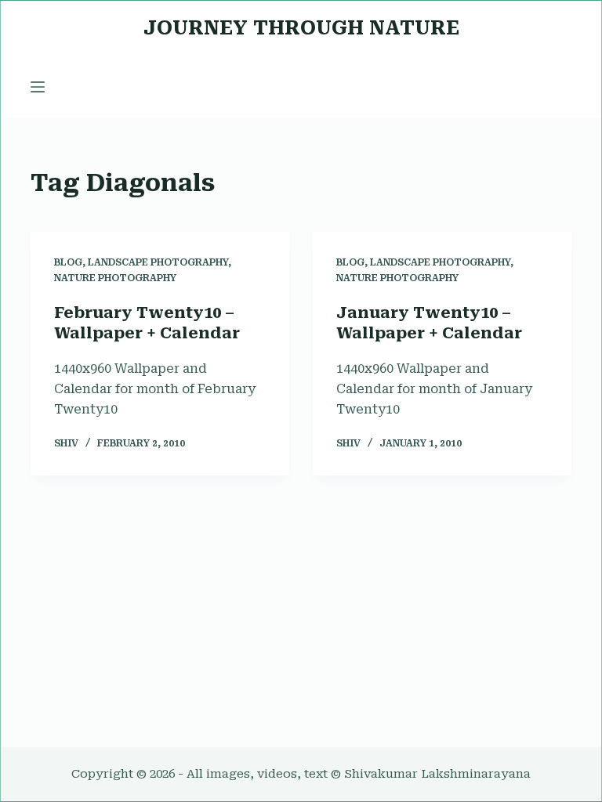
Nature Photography (115, 278)
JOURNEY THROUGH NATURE (301, 27)
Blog (68, 262)
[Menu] (38, 87)
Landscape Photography (158, 262)
